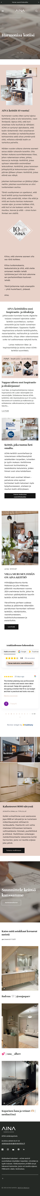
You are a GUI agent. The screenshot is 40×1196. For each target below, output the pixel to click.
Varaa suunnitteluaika (20, 2)
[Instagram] (9, 1149)
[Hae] (36, 11)
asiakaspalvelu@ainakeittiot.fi (13, 1144)
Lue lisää (5, 411)
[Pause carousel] (20, 717)
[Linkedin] (25, 1149)
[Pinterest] (20, 1149)
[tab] (6, 714)
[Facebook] (4, 1149)
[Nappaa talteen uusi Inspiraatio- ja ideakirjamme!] (20, 367)
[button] (20, 495)
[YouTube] (14, 1149)
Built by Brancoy (23, 1188)
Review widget (13, 725)
